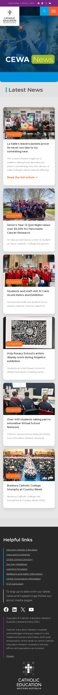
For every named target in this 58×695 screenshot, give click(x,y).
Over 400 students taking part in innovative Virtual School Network (29, 423)
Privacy (10, 656)
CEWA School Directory (19, 559)
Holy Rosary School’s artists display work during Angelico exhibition (26, 357)
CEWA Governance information (23, 578)
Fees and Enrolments (18, 554)
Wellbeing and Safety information (24, 574)
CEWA (29, 59)
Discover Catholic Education (21, 549)
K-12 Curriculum (14, 583)
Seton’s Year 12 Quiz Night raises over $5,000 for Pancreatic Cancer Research (28, 229)
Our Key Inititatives (16, 564)
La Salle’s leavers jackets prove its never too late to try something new (28, 147)
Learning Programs (16, 569)
